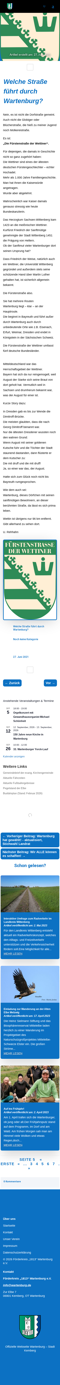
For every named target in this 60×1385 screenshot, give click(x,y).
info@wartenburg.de (17, 1285)
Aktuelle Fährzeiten (14, 778)
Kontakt (8, 1232)
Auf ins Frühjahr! (14, 1108)
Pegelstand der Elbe (14, 788)
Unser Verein (11, 1239)
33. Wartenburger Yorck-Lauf (30, 749)
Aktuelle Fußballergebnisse (18, 783)
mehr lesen (13, 953)
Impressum (10, 1245)
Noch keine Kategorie (25, 639)
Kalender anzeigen (14, 756)
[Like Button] (30, 67)
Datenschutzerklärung (17, 1252)
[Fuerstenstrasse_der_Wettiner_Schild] (30, 619)
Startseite (9, 1225)
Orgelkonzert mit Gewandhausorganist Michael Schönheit (31, 716)
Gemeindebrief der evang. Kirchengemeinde (28, 772)
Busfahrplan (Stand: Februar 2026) (22, 793)
